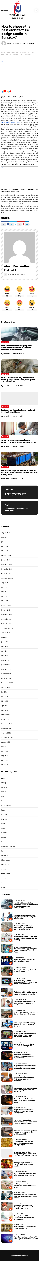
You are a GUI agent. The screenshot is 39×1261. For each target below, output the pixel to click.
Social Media (5, 874)
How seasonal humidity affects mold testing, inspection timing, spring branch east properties (19, 380)
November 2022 (6, 728)
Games (3, 828)
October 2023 (6, 678)
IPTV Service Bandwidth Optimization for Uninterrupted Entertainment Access (25, 982)
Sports (3, 878)
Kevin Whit (10, 43)
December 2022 (6, 724)
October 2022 (6, 733)
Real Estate (5, 865)
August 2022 (5, 742)
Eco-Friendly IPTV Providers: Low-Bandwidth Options (24, 1045)
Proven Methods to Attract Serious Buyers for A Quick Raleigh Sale (24, 1111)
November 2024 (6, 619)
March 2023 (5, 710)
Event (3, 810)
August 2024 (5, 633)
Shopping (4, 869)
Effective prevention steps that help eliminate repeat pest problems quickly (25, 1132)
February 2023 (6, 715)
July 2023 (4, 692)
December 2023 (6, 669)
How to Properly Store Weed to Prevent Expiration (25, 1227)
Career (3, 792)
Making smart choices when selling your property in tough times (25, 1185)
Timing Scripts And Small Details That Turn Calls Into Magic (24, 1164)
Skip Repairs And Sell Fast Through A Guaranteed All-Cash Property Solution (24, 1206)
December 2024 (6, 615)
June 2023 (4, 697)
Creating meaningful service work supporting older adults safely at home (18, 441)
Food (3, 824)
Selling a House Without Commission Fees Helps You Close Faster (24, 1217)
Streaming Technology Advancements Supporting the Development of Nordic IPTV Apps (25, 949)
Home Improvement (8, 846)
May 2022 (4, 756)
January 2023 (5, 719)
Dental (3, 796)
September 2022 (7, 737)
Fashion (4, 815)
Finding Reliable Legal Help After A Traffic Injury (25, 971)
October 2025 (6, 574)
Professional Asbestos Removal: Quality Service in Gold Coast (18, 411)
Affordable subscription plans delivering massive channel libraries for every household (25, 1067)
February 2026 (6, 555)
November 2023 (6, 674)
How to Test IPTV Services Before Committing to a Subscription (25, 1013)
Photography (5, 860)
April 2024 (4, 651)
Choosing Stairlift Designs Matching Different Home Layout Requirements (23, 927)
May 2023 (4, 701)
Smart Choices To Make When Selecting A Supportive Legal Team (25, 1100)
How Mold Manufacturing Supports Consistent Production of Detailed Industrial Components (16, 347)
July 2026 (4, 537)
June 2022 (4, 751)
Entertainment (6, 805)
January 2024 (5, 665)
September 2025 (7, 578)
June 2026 (4, 542)
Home (3, 842)
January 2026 (5, 560)
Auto (3, 778)
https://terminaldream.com (17, 274)
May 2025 (4, 592)
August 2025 (5, 583)
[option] (19, 1257)
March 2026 (5, 551)
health (3, 837)
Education (4, 801)
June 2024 (4, 642)
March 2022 (5, 765)
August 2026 (5, 533)
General (4, 833)
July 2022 (4, 747)
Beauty (3, 783)
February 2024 (6, 660)
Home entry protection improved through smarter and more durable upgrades (25, 1121)
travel (3, 887)
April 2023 (4, 706)
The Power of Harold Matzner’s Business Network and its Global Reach (25, 1196)
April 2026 (4, 546)
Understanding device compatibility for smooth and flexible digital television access (25, 1153)
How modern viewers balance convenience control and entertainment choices (25, 1035)
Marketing (4, 856)
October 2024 (6, 624)
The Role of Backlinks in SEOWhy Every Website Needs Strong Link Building (25, 938)
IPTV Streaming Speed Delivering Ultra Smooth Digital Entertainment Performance (25, 992)
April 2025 (4, 596)
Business (31, 43)
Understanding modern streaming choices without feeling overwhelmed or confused (24, 1078)
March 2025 (5, 601)
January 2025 (5, 610)
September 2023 (7, 683)
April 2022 (4, 760)
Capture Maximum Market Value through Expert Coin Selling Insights (23, 1143)
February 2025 (6, 605)
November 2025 (6, 569)
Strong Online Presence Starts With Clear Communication (25, 1174)
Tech (3, 883)
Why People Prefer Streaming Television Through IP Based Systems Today (24, 1024)
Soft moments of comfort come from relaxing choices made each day (25, 1089)
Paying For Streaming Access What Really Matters (24, 960)
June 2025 (4, 587)
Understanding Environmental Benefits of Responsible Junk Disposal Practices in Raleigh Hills (19, 472)
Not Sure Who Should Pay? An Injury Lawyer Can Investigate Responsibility (25, 916)
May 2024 (4, 646)
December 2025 (6, 564)
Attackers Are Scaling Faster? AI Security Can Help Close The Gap (26, 1238)
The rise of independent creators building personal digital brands (24, 1056)
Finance (4, 819)
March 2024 (5, 656)
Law (2, 851)
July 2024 (4, 637)
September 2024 (7, 628)
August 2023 (5, 687)
